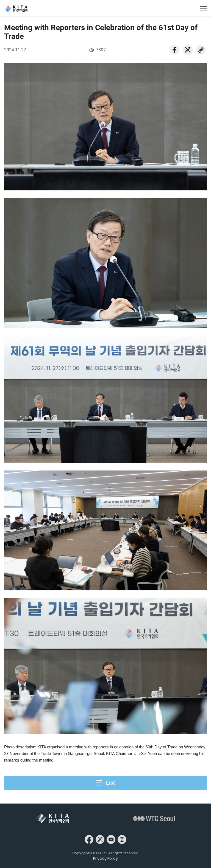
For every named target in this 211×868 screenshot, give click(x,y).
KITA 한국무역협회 (52, 818)
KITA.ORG (15, 8)
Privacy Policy (105, 858)
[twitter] (188, 49)
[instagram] (122, 839)
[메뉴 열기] (203, 8)
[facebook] (174, 49)
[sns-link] (201, 49)
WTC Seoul (154, 818)
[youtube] (111, 839)
